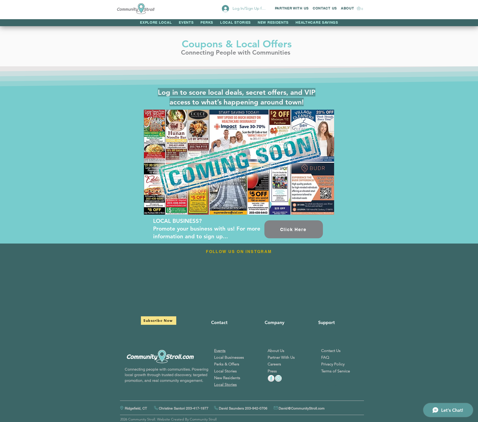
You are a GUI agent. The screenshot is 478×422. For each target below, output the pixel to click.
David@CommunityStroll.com (302, 408)
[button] (361, 8)
